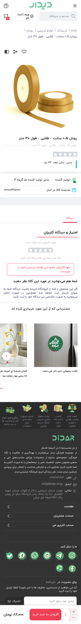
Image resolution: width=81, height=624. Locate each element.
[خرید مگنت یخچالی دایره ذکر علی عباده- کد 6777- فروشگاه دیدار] (56, 345)
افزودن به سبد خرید (45, 614)
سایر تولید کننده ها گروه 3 (31, 180)
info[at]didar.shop (52, 484)
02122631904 (56, 477)
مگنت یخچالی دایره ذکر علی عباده (60, 371)
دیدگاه (70, 218)
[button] (7, 362)
